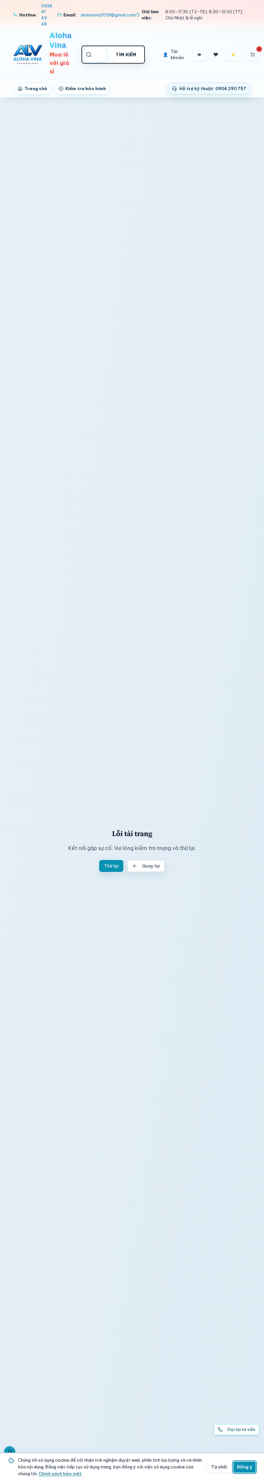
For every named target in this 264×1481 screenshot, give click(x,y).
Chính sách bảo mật (60, 1473)
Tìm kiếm (126, 54)
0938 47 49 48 (46, 14)
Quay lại (151, 865)
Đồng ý (244, 1466)
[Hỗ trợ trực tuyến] (10, 1452)
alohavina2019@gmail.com (108, 14)
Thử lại (111, 865)
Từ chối (219, 1466)
